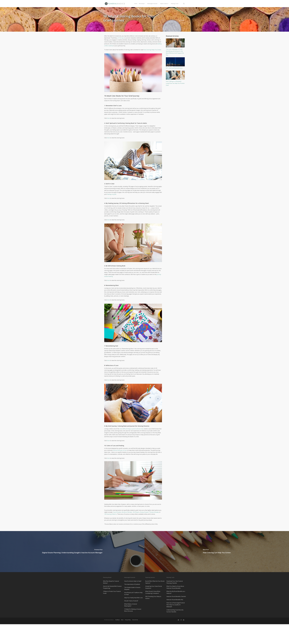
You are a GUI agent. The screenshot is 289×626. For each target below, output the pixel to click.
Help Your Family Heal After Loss (133, 597)
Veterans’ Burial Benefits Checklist (176, 596)
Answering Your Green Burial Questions (153, 587)
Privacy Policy (128, 619)
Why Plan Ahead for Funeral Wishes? (111, 582)
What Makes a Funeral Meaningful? (130, 605)
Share (122, 619)
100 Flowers (136, 512)
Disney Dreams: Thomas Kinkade (149, 512)
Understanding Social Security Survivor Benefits (174, 611)
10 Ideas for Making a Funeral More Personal (132, 610)
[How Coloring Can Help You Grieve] (216, 551)
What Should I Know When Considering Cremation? (152, 592)
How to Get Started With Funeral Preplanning (112, 587)
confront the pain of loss (120, 450)
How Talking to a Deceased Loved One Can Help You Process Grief (175, 83)
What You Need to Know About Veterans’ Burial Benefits (175, 587)
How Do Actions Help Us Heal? (132, 581)
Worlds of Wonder (127, 512)
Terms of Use (135, 619)
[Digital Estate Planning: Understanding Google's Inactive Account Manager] (72, 551)
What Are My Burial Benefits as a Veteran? (175, 592)
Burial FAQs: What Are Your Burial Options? (154, 582)
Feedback (117, 619)
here (108, 118)
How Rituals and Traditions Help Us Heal (133, 593)
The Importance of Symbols (132, 584)
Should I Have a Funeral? (131, 601)
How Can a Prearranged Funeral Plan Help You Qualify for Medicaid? (175, 605)
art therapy (120, 38)
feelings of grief (111, 194)
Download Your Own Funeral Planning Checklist (174, 582)
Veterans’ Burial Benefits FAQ (174, 599)
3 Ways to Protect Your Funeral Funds (112, 592)
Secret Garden (117, 512)
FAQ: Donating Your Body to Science (153, 597)
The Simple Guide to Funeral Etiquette (132, 588)
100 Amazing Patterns (110, 514)
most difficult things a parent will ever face (131, 429)
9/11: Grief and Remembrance (174, 68)
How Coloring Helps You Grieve (152, 50)
